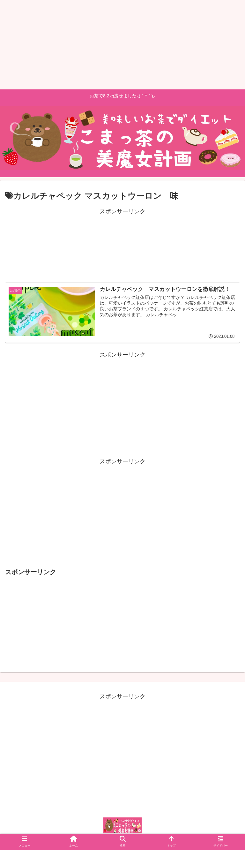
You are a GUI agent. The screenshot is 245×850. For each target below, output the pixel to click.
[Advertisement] (122, 44)
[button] (227, 638)
